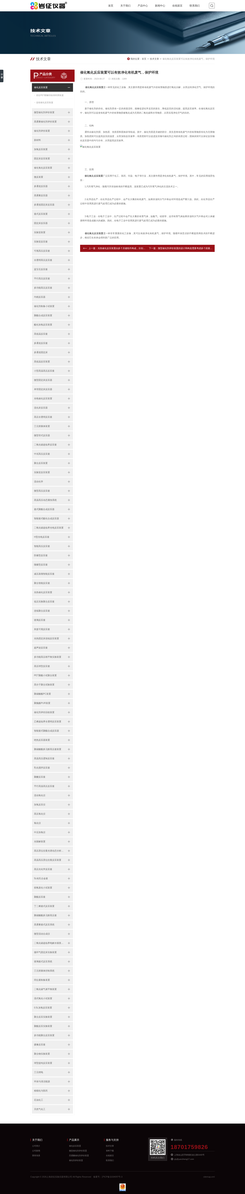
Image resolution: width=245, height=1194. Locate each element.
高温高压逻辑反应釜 (44, 758)
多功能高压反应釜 (43, 288)
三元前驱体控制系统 (44, 971)
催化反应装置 (41, 87)
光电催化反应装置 (43, 398)
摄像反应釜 (39, 1044)
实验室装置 (39, 232)
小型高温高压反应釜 (44, 371)
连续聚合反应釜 (42, 611)
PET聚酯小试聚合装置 (45, 675)
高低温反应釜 (41, 334)
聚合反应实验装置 (43, 1017)
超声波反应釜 (41, 647)
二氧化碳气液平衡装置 (45, 989)
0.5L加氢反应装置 (43, 1007)
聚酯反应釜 (39, 897)
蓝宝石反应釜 (41, 269)
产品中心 (143, 5)
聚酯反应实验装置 (43, 1026)
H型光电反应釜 (41, 537)
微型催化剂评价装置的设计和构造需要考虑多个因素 (184, 248)
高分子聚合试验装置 (44, 684)
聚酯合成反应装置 (43, 315)
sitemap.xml (209, 1177)
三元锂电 (38, 1072)
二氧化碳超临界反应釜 (45, 444)
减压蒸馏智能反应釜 (44, 574)
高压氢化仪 (39, 814)
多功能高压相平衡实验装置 (47, 657)
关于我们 (125, 5)
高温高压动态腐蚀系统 (45, 500)
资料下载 (110, 1151)
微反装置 (38, 177)
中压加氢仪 (39, 832)
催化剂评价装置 (42, 131)
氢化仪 (37, 823)
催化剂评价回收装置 (44, 712)
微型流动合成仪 (42, 934)
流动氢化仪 (39, 795)
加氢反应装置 (41, 149)
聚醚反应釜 (39, 777)
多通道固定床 (41, 352)
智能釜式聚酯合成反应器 (46, 731)
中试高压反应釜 (42, 454)
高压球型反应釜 (42, 666)
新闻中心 (160, 5)
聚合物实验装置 (42, 1054)
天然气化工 (39, 1109)
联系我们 (195, 5)
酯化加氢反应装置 (43, 324)
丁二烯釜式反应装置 (44, 906)
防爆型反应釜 (41, 555)
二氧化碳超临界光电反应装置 (49, 528)
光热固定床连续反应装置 (46, 638)
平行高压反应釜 (42, 278)
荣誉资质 (36, 1155)
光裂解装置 (39, 841)
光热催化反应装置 (43, 592)
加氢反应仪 (39, 804)
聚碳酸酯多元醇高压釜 (45, 915)
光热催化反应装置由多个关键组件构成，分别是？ (123, 248)
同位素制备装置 (42, 980)
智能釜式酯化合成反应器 (46, 518)
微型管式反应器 (42, 435)
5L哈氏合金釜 (41, 878)
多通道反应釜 (41, 343)
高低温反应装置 (42, 361)
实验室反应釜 (41, 241)
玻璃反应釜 (39, 620)
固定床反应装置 (42, 158)
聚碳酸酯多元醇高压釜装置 (47, 749)
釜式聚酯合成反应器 (44, 509)
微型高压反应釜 (42, 491)
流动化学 (38, 481)
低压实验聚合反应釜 (44, 601)
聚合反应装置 (41, 463)
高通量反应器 (41, 195)
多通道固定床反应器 (44, 204)
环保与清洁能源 (42, 1081)
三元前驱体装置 (42, 426)
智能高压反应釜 (42, 546)
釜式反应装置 (41, 214)
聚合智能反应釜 (42, 583)
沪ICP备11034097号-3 (112, 1177)
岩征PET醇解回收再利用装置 (50, 95)
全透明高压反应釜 (43, 260)
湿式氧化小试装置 (43, 998)
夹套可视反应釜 (42, 629)
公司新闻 (36, 1151)
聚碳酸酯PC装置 (42, 694)
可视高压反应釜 (42, 251)
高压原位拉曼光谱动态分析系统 (49, 851)
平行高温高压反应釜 (44, 786)
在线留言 (177, 5)
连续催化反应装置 (44, 102)
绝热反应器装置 (42, 740)
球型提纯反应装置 (43, 1063)
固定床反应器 (41, 223)
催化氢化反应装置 (43, 168)
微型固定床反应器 (43, 380)
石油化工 (38, 1100)
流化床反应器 (41, 408)
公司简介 (36, 1146)
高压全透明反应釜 (43, 417)
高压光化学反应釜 (43, 869)
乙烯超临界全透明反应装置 (47, 721)
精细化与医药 (41, 1090)
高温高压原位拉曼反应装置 (47, 860)
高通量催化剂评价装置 (45, 121)
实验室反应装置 (42, 472)
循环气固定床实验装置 (45, 952)
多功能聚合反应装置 (44, 1035)
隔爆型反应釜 (41, 564)
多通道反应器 (41, 186)
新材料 (37, 140)
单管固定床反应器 (43, 389)
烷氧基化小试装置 (43, 887)
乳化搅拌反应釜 (42, 767)
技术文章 (154, 59)
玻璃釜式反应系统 (43, 961)
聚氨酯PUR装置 (42, 703)
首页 (110, 5)
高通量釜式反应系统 (44, 924)
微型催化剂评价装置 (44, 112)
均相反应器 (39, 297)
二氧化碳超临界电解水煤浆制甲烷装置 (49, 943)
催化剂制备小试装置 (44, 306)
